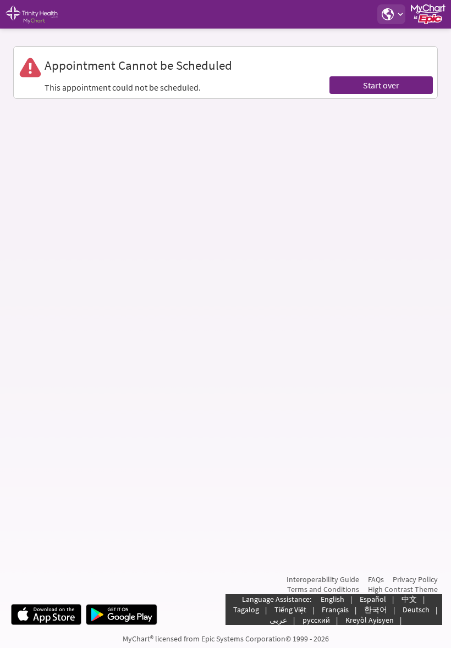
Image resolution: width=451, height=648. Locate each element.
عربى (278, 620)
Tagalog (246, 610)
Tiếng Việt (290, 610)
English (332, 599)
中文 (409, 599)
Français (335, 610)
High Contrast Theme (403, 589)
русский (316, 620)
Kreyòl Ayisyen (369, 620)
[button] (391, 14)
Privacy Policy (415, 579)
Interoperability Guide (323, 579)
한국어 (375, 610)
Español (373, 599)
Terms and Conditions (323, 589)
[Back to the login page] (38, 14)
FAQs (376, 579)
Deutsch (416, 610)
